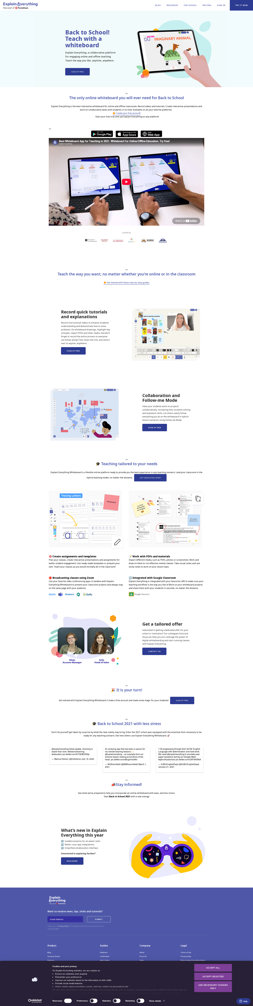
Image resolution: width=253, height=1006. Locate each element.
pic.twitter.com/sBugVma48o (124, 759)
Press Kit (143, 956)
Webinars (104, 952)
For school (190, 5)
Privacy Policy (63, 926)
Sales (142, 960)
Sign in (221, 5)
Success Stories (53, 956)
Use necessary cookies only (213, 986)
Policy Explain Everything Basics (193, 960)
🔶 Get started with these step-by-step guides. (127, 282)
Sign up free (77, 72)
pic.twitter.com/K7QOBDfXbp (76, 754)
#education (57, 754)
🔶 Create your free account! (126, 113)
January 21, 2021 (166, 766)
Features (50, 960)
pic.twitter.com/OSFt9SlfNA (188, 759)
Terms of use (186, 952)
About (142, 952)
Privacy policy (186, 956)
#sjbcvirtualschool (166, 759)
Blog (158, 5)
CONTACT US (154, 651)
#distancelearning (76, 751)
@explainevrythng (60, 748)
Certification (105, 956)
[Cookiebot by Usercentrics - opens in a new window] (35, 1001)
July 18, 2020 (88, 758)
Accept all (213, 968)
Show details (155, 1001)
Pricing (207, 5)
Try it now (241, 5)
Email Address (56, 919)
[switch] (91, 1001)
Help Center (105, 960)
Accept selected (213, 976)
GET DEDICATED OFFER (150, 478)
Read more (72, 861)
